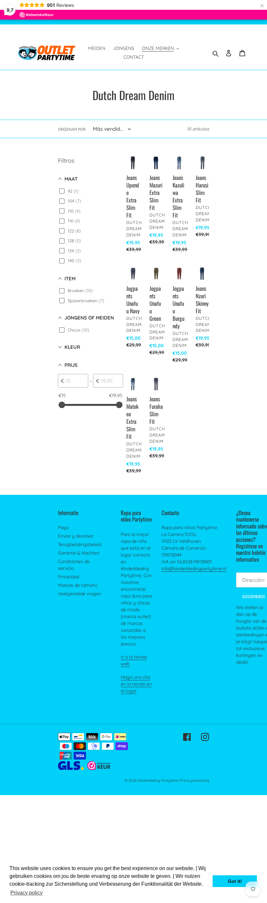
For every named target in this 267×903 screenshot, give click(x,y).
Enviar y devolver (75, 536)
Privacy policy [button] (26, 893)
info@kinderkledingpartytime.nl (194, 568)
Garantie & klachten (78, 553)
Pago (63, 527)
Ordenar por (72, 129)
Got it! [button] (235, 881)
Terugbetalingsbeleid (79, 544)
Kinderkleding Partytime (157, 780)
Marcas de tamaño (77, 585)
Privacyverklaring (194, 780)
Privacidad (68, 577)
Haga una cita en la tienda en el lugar (136, 684)
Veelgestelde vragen (79, 594)
